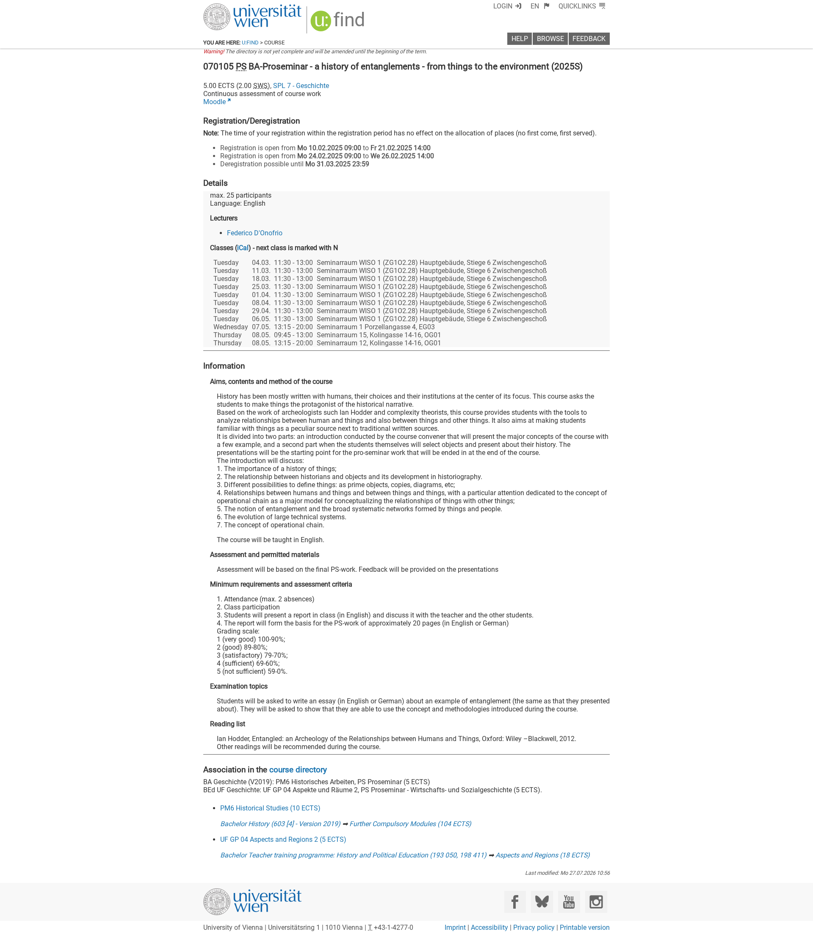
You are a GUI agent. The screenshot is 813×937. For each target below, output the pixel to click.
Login (502, 6)
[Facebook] (515, 901)
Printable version (585, 927)
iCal (243, 248)
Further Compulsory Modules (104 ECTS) (410, 824)
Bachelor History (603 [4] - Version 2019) (280, 824)
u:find (250, 42)
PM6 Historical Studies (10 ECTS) (270, 808)
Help (520, 39)
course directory (298, 769)
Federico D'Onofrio (254, 233)
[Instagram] (596, 901)
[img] (338, 24)
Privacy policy (534, 927)
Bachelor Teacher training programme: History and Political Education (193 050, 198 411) (353, 855)
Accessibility (489, 927)
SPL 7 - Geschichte (301, 86)
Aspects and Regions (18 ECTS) (542, 855)
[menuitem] (540, 6)
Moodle (214, 102)
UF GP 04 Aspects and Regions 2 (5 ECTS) (283, 839)
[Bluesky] (542, 901)
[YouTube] (569, 901)
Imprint (455, 927)
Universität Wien (232, 7)
